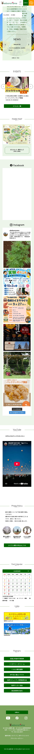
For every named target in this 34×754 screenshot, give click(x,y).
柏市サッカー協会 (17, 685)
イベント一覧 (17, 106)
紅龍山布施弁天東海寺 (17, 659)
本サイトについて (24, 735)
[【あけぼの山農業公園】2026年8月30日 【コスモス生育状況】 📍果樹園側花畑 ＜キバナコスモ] (17, 254)
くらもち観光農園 (17, 669)
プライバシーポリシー (17, 738)
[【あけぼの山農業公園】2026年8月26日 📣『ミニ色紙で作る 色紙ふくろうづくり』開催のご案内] (17, 309)
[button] (5, 44)
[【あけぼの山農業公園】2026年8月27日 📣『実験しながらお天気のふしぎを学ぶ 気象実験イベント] (17, 282)
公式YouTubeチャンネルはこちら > (15, 436)
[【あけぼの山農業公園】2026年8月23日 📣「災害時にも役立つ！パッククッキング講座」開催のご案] (17, 392)
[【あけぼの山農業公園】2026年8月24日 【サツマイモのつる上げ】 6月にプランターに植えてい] (17, 365)
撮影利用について (10, 735)
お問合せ (26, 2)
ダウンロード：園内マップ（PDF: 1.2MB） (17, 150)
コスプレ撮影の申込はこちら (17, 545)
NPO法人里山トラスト (17, 675)
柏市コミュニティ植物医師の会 (17, 680)
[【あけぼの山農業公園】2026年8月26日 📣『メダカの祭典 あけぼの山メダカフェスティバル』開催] (17, 337)
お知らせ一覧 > (16, 58)
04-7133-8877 (18, 732)
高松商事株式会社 (17, 691)
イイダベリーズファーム (17, 664)
